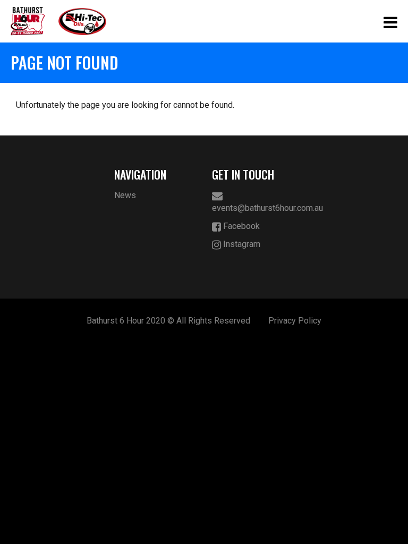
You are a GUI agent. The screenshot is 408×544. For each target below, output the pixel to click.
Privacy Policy (294, 321)
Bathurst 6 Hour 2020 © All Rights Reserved (168, 321)
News (125, 195)
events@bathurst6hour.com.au (253, 208)
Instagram (240, 244)
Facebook (240, 226)
